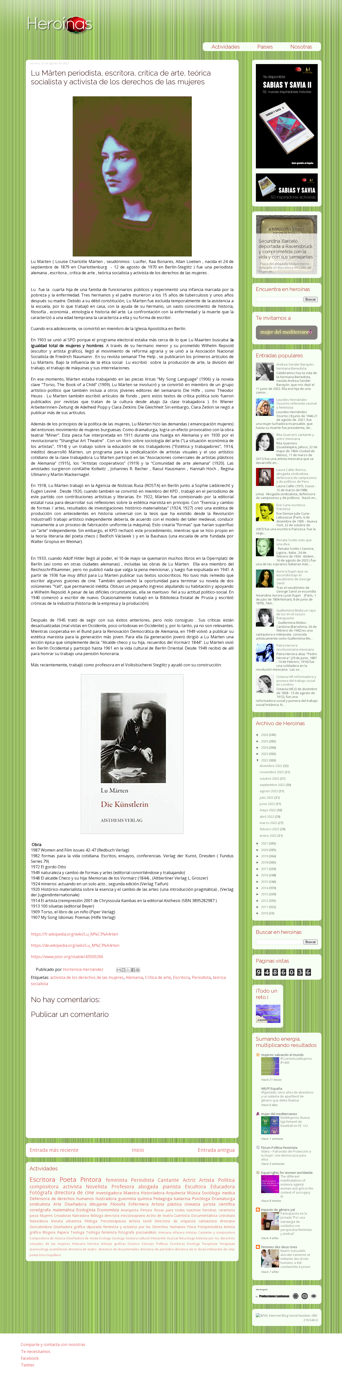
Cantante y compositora (216, 1232)
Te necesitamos (35, 1351)
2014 (265, 888)
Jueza (34, 1215)
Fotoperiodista (210, 1226)
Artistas (191, 1232)
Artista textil (140, 1221)
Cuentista (182, 1215)
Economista (108, 1210)
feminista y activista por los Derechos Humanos (144, 1226)
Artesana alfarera (171, 1232)
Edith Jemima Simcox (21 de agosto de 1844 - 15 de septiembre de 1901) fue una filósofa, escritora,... (286, 259)
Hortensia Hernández (83, 969)
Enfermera (138, 1204)
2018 (265, 862)
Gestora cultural (137, 1238)
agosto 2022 (269, 791)
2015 (265, 881)
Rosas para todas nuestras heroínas (185, 1210)
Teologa (77, 1232)
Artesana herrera (85, 1243)
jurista (209, 1204)
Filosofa (117, 1204)
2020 (265, 850)
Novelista (96, 1186)
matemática (63, 1210)
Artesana (227, 1221)
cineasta (192, 1204)
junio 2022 (268, 803)
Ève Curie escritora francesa (290, 507)
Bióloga (96, 1215)
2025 (265, 741)
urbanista (73, 1221)
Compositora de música (47, 1238)
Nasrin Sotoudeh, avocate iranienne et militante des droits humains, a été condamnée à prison (295, 1259)
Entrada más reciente (54, 1150)
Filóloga (90, 1221)
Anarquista (129, 1210)
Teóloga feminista (101, 1232)
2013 (265, 894)
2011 (265, 907)
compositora (44, 1186)
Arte (57, 1204)
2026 (265, 734)
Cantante (168, 1180)
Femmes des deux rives (279, 1247)
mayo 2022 (268, 810)
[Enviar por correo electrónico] (118, 969)
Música (193, 1193)
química (144, 1198)
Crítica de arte (158, 977)
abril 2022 (267, 816)
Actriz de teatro (159, 1215)
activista (72, 1186)
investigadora (109, 1193)
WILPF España (271, 1088)
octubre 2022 (270, 778)
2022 (265, 760)
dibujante (98, 1204)
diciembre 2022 (271, 765)
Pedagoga (162, 1198)
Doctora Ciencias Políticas (148, 1243)
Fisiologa (193, 1243)
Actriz (189, 1180)
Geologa (118, 1238)
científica (227, 1204)
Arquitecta (175, 1193)
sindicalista (40, 1204)
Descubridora (41, 1226)
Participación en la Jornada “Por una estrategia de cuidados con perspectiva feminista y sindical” (296, 1223)
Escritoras (177, 1243)
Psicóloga (201, 1198)
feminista (116, 1180)
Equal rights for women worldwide (287, 1172)
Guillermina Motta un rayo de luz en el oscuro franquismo (296, 614)
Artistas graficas (113, 1243)
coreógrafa (40, 1210)
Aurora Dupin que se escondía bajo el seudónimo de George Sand (293, 577)
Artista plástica (166, 1204)
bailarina (182, 1198)
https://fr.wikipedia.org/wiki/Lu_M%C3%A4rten (74, 934)
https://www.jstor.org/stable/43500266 (67, 956)
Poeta (68, 1179)
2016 (265, 875)
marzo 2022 (269, 822)
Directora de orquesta (175, 1221)
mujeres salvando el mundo (282, 1054)
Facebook (30, 1358)
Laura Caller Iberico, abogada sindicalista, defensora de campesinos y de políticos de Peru (296, 475)
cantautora (208, 1221)
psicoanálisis (146, 1232)
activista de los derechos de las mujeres (87, 977)
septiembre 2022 (273, 784)
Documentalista (204, 1215)
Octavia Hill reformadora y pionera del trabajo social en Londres (296, 680)
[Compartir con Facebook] (132, 969)
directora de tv (186, 1249)
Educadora (222, 1186)
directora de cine (74, 1192)
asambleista (58, 1249)
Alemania (134, 977)
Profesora (122, 1186)
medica (228, 1193)
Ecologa (105, 1238)
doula (202, 1249)
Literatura (227, 1215)
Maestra (131, 1193)
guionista (127, 1198)
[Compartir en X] (128, 969)
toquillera (54, 1255)
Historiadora (152, 1193)
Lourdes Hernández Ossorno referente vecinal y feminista (296, 403)
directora (111, 1215)
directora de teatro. (82, 1249)
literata (57, 1221)
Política (226, 1180)
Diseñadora (75, 1204)
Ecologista (85, 1210)
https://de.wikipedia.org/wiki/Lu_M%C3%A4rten (75, 945)
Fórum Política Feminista (279, 1147)
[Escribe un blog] (123, 969)
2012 (265, 900)
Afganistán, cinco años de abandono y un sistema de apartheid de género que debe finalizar (287, 1096)
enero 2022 (268, 835)
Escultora (195, 1186)
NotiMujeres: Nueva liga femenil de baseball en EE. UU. (295, 1122)
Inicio (138, 1150)
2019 (265, 856)
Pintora (90, 1179)
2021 (265, 843)
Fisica (191, 1226)
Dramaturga (223, 1198)
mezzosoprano (133, 1215)
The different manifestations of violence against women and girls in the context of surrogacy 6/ (296, 1186)
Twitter (28, 1365)
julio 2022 (267, 797)
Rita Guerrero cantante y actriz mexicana (295, 436)
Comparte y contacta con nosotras (53, 1344)
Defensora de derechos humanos (62, 1198)
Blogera (48, 1232)
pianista (171, 1186)
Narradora (80, 1215)
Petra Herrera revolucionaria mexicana (295, 647)
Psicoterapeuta (113, 1221)
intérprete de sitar (221, 1249)
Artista (206, 1180)
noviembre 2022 (272, 772)
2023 (265, 753)
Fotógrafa (41, 1192)
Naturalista (39, 1221)
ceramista (227, 1210)
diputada (94, 1226)
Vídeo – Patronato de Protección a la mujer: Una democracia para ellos (286, 1155)
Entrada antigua (216, 1150)
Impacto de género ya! (278, 1209)
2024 (265, 747)
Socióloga (211, 1193)
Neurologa (187, 1238)
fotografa (126, 1232)
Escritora (181, 977)
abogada (148, 1186)
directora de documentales (118, 1249)
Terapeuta (209, 1243)
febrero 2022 (270, 829)
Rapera (63, 1232)
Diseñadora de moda (82, 1238)
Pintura (146, 1210)
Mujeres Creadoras (55, 1215)
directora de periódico (157, 1249)
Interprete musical (164, 1238)
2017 (265, 869)
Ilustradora (105, 1198)
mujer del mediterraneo (279, 1114)
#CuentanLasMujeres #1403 (296, 1060)
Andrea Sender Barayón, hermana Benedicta (295, 366)
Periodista (201, 977)
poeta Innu (38, 1255)
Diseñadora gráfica (69, 1226)
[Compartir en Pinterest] (137, 969)
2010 (265, 913)
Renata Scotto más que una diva (294, 542)
